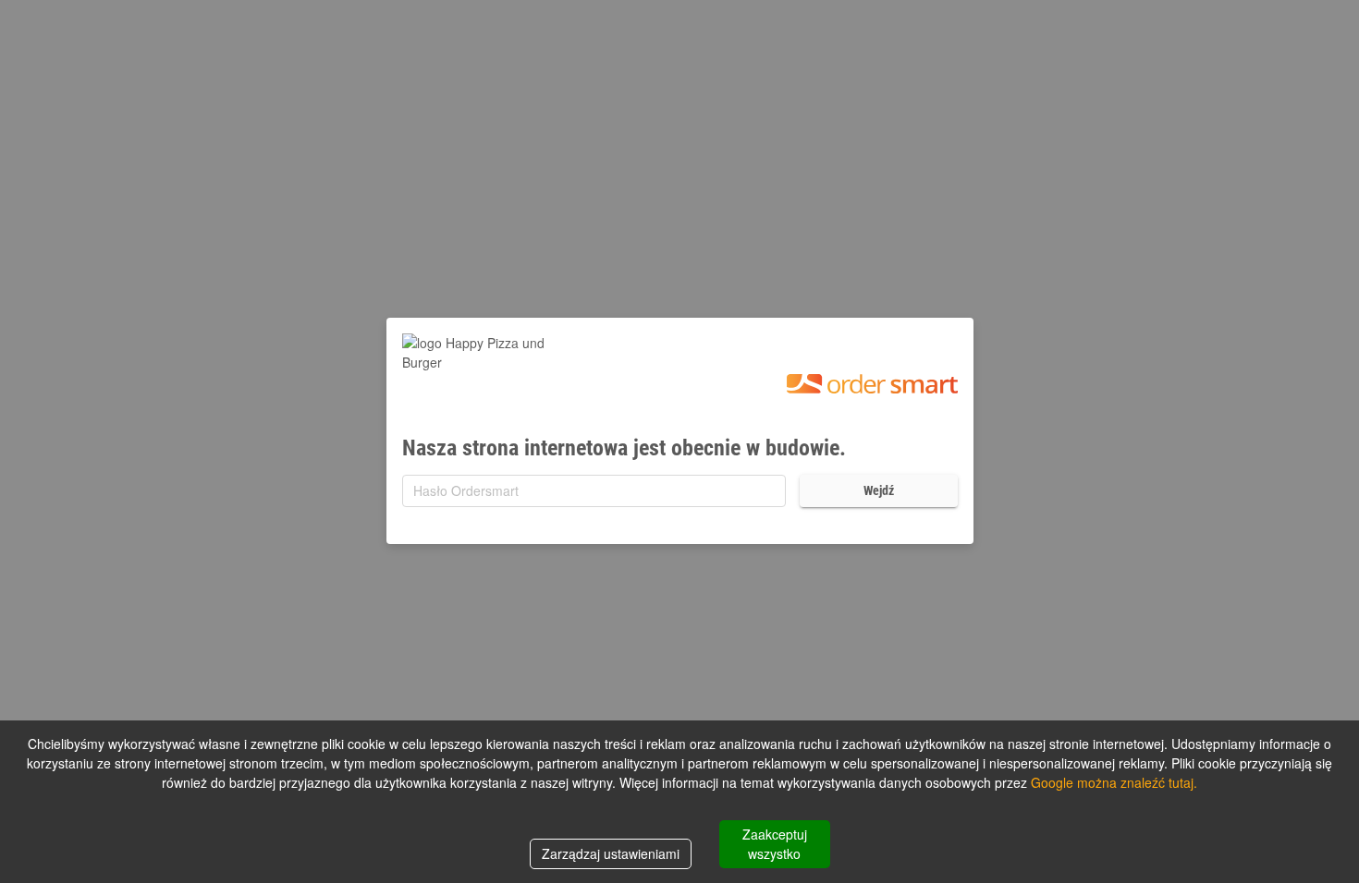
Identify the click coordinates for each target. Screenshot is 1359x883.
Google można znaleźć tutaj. (1114, 782)
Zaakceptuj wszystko (774, 844)
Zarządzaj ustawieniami (611, 853)
